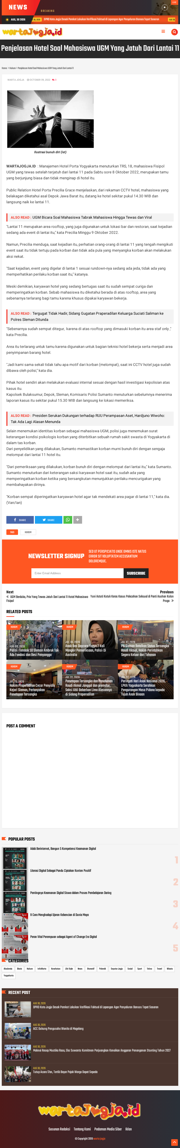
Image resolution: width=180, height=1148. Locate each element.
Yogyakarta (9, 976)
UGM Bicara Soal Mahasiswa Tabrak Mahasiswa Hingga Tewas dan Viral (92, 217)
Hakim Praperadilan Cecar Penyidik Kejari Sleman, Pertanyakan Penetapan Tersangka (32, 690)
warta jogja (99, 1138)
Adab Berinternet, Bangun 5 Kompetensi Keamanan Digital (63, 849)
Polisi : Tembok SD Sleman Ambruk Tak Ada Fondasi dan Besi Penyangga (34, 652)
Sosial (130, 969)
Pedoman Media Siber (108, 1129)
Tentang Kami (82, 1129)
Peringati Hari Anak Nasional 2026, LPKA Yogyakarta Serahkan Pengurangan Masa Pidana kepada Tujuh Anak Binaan (143, 688)
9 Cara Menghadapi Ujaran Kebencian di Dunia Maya (59, 915)
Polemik (102, 969)
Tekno (149, 969)
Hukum (28, 532)
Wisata (170, 969)
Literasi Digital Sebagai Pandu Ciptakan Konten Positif (60, 871)
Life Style (69, 969)
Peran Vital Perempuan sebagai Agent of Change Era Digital (63, 937)
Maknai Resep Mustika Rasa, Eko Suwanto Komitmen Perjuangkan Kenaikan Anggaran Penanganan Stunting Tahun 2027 (102, 1051)
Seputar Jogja (117, 969)
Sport (139, 969)
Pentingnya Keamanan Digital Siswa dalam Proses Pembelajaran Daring (70, 893)
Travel (159, 969)
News (80, 969)
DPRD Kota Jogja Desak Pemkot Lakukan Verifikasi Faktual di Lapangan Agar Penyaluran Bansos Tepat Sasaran (95, 1007)
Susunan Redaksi (59, 1129)
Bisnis (19, 969)
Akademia (8, 969)
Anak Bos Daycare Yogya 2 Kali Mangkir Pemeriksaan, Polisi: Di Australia (85, 650)
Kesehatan (55, 969)
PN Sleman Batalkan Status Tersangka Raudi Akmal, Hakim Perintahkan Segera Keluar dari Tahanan (145, 650)
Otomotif (90, 969)
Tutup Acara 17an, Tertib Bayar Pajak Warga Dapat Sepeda (65, 1072)
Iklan (128, 1129)
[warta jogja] (90, 1120)
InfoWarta (42, 969)
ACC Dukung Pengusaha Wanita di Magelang (58, 1029)
